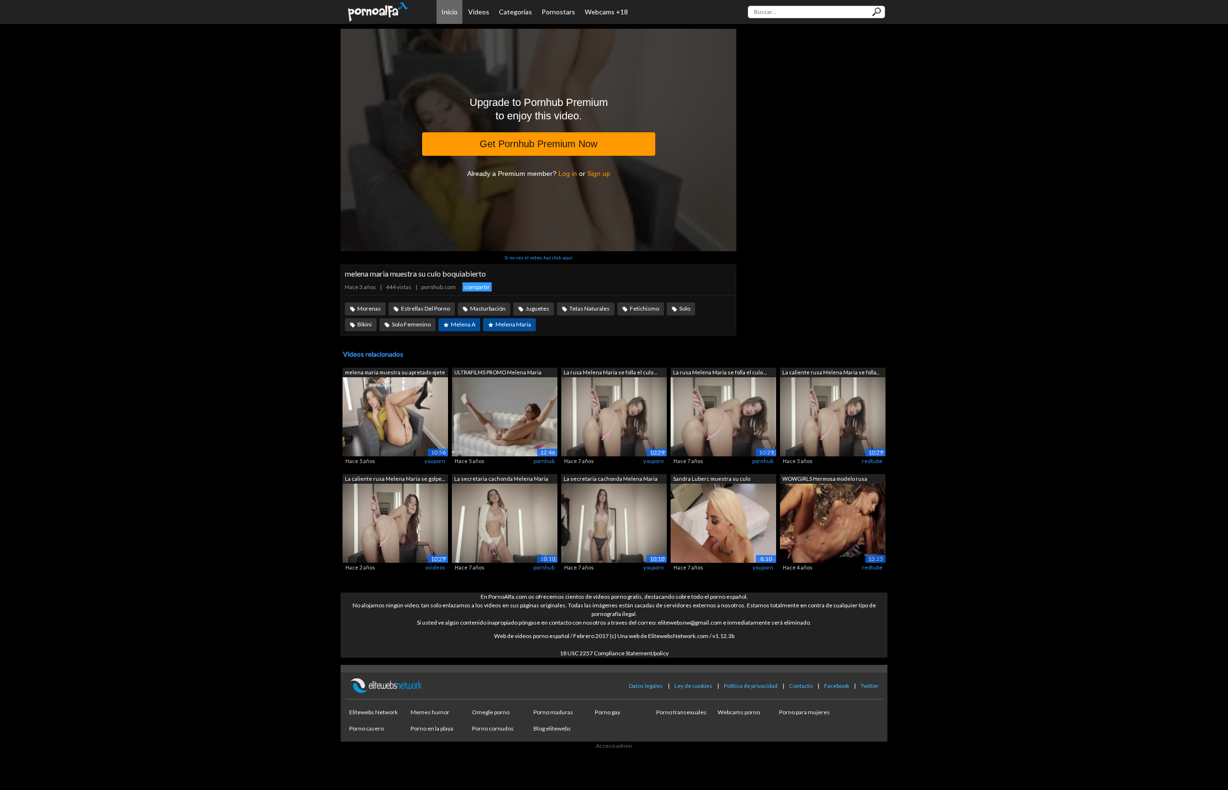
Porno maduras (553, 712)
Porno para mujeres (804, 712)
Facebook (836, 685)
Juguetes (537, 308)
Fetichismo (644, 308)
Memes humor (430, 712)
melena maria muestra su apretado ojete (395, 372)
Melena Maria (513, 324)
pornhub (544, 461)
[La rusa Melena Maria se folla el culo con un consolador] (614, 416)
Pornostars (558, 12)
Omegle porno (490, 712)
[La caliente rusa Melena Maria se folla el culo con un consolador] (833, 416)
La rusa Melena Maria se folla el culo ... (610, 372)
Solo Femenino (411, 324)
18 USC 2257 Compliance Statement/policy (614, 653)
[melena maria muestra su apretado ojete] (395, 416)
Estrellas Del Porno (425, 308)
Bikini (364, 324)
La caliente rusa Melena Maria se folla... (830, 372)
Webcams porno (739, 712)
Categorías (515, 12)
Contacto (801, 685)
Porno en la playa (432, 728)
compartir (477, 286)
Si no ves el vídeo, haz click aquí (538, 257)
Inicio (449, 12)
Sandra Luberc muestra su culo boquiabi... (711, 480)
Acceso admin (614, 745)
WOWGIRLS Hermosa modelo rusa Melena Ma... (824, 480)
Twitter (870, 685)
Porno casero (366, 728)
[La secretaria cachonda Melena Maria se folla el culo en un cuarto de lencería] (504, 522)
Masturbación (488, 308)
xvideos (435, 567)
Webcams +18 (606, 12)
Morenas (369, 308)
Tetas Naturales (589, 308)
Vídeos (478, 12)
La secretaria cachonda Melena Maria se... (501, 480)
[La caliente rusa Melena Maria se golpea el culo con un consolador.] (395, 522)
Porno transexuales (681, 712)
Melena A (463, 324)
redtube (872, 461)
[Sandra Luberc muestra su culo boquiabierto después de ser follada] (723, 522)
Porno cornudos (493, 728)
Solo (684, 308)
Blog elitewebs (552, 728)
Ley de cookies (693, 685)
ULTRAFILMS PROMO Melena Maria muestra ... (498, 373)
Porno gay (607, 712)
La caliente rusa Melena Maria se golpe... (395, 479)
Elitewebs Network (373, 712)
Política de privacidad (751, 685)
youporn (435, 461)
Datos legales (646, 685)
